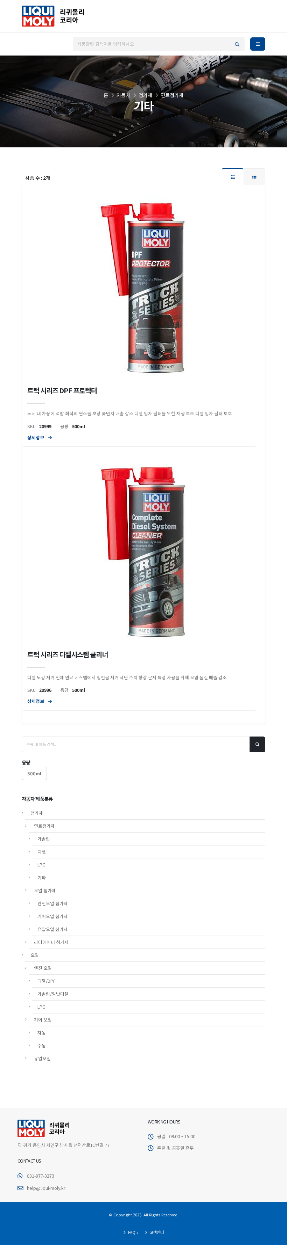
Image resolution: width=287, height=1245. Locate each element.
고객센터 (156, 1232)
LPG (41, 864)
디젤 (41, 851)
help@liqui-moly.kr (46, 1188)
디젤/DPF (46, 980)
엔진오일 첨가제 (52, 903)
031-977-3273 (40, 1175)
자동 (41, 1032)
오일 (34, 955)
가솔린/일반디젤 (53, 993)
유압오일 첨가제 (52, 929)
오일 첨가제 (45, 890)
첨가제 (36, 813)
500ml (34, 773)
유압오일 (42, 1058)
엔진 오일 (43, 968)
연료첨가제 (44, 825)
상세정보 (36, 437)
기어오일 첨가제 (52, 916)
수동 (41, 1045)
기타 (41, 877)
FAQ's (132, 1232)
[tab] (232, 176)
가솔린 (43, 838)
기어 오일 (43, 1019)
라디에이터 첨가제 (51, 942)
